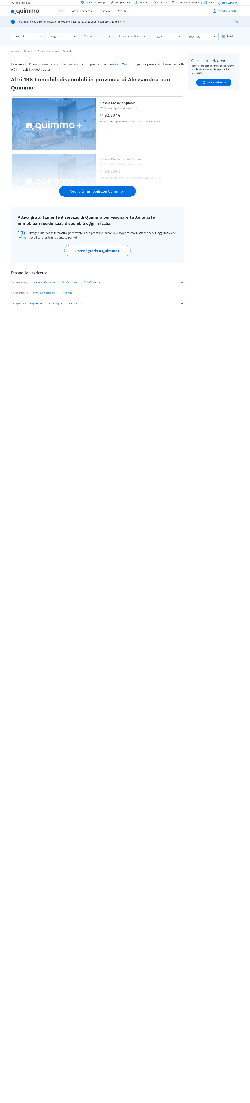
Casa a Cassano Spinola (118, 103)
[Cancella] (40, 36)
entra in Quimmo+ (123, 64)
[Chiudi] (237, 21)
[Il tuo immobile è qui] (29, 11)
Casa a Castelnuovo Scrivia (120, 159)
